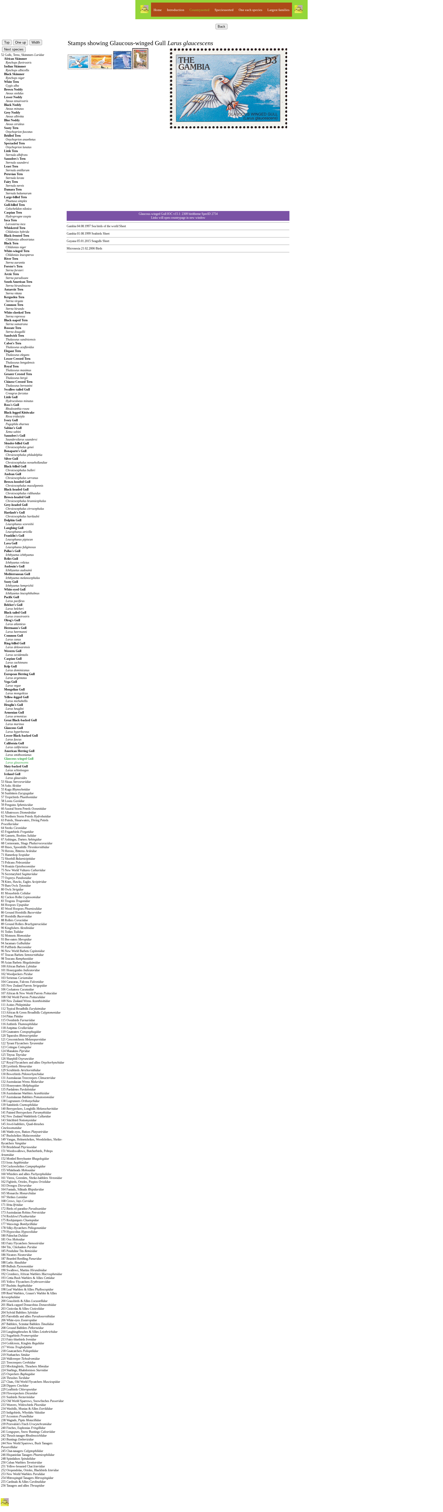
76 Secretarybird (19, 874)
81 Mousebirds (16, 893)
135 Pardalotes (18, 1089)
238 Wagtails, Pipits (21, 1420)
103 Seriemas (17, 978)
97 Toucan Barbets (22, 955)
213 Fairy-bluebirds (18, 1339)
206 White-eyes (19, 1320)
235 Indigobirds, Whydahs (23, 1412)
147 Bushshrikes (21, 1135)
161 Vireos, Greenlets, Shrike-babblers (31, 1178)
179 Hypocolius (19, 1232)
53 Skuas (16, 782)
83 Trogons (15, 901)
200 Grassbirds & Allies (24, 1301)
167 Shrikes (14, 1197)
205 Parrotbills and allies (28, 1316)
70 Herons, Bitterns (19, 851)
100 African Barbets (19, 966)
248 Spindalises (18, 1458)
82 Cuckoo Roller (21, 897)
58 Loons (12, 801)
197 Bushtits (16, 1285)
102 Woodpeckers (17, 974)
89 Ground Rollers (24, 924)
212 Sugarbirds (19, 1335)
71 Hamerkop (15, 855)
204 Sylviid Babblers (19, 1312)
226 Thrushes (15, 1378)
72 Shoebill (18, 858)
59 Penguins (17, 805)
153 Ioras (14, 1162)
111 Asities (16, 1005)
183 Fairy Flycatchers (22, 1243)
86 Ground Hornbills (21, 912)
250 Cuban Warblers (21, 1462)
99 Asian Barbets (20, 962)
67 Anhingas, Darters (21, 839)
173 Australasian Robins (23, 1212)
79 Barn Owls (16, 885)
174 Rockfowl (18, 1216)
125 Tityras (13, 1055)
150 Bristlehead (19, 1147)
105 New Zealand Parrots (24, 985)
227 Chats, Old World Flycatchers (30, 1382)
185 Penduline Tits (19, 1251)
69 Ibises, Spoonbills (25, 847)
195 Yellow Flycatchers (25, 1282)
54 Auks (11, 785)
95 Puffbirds (16, 947)
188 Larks (13, 1262)
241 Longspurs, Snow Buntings (28, 1432)
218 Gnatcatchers (19, 1351)
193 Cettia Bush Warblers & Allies (28, 1278)
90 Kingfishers (17, 928)
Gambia (71, 226)
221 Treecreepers (18, 1362)
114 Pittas (12, 1016)
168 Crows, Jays (17, 1201)
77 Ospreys (16, 878)
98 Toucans (17, 958)
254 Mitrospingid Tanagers (27, 1478)
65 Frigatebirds (17, 832)
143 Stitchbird (18, 1120)
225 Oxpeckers (18, 1374)
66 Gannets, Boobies (18, 835)
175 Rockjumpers (20, 1220)
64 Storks (14, 828)
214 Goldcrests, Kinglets (22, 1343)
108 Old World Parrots (23, 997)
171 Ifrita (12, 1205)
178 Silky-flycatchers (23, 1228)
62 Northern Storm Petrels (26, 816)
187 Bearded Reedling (21, 1258)
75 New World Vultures (23, 870)
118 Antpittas (17, 1028)
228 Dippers (14, 1385)
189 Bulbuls (17, 1266)
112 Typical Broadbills (23, 1008)
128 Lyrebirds (16, 1066)
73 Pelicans (15, 862)
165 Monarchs (18, 1193)
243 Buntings (17, 1439)
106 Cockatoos (17, 989)
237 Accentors (17, 1416)
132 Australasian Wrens (22, 1082)
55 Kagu (15, 789)
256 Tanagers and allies (22, 1485)
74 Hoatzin (18, 866)
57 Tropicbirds (19, 797)
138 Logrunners (20, 1101)
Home (158, 10)
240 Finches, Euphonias (23, 1428)
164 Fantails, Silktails (22, 1189)
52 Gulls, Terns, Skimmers (22, 55)
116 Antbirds (19, 1024)
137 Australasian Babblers (27, 1097)
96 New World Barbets (23, 951)
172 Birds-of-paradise (23, 1208)
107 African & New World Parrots (29, 993)
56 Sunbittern (17, 793)
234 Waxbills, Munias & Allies (27, 1408)
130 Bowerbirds (22, 1074)
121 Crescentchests (23, 1039)
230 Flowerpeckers (19, 1393)
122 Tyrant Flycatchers (22, 1043)
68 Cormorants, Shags (26, 843)
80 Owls (12, 889)
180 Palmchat (14, 1235)
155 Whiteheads (18, 1170)
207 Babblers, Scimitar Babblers (27, 1324)
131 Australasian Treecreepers (28, 1078)
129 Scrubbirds (21, 1070)
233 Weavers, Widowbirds (23, 1405)
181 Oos (13, 1239)
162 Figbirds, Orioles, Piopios (26, 1182)
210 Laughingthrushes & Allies (29, 1332)
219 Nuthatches (15, 1355)
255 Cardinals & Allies (23, 1482)
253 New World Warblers (23, 1474)
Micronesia (73, 248)
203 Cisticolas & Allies (22, 1308)
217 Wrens (16, 1347)
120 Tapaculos (19, 1035)
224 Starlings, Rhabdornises (24, 1370)
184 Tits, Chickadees (19, 1247)
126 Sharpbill (17, 1058)
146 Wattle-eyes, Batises (24, 1132)
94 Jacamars (15, 943)
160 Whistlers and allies (26, 1174)
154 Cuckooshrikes (23, 1166)
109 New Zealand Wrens (25, 1001)
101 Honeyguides (20, 970)
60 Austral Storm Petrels (23, 808)
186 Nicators (16, 1255)
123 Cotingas (16, 1047)
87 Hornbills (16, 916)
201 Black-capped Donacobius (28, 1305)
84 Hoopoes (15, 905)
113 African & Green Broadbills (31, 1012)
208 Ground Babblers (22, 1328)
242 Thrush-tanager (24, 1435)
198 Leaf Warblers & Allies (27, 1289)
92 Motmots (16, 935)
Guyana (71, 241)
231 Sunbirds (18, 1397)
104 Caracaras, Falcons (22, 982)
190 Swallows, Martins (24, 1270)
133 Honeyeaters (20, 1085)
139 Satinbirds (19, 1105)
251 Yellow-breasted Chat (23, 1466)
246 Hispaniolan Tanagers (27, 1455)
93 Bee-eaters (16, 939)
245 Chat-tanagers (22, 1451)
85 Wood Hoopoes (21, 908)
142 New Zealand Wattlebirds (26, 1116)
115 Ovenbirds (18, 1020)
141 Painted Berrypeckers (26, 1112)
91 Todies (12, 932)
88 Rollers (14, 920)
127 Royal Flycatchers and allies (32, 1062)
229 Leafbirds (19, 1389)
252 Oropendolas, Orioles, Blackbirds (30, 1470)
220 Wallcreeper (20, 1358)
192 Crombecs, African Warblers (31, 1274)
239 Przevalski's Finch (26, 1424)
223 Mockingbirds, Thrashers (25, 1366)
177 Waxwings (19, 1224)
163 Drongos (16, 1185)
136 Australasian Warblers (25, 1093)
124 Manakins (15, 1051)
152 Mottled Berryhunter (25, 1158)
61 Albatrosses (18, 812)
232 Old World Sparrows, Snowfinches (32, 1401)
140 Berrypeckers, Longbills (29, 1108)
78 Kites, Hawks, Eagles (23, 882)
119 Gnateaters (21, 1032)
